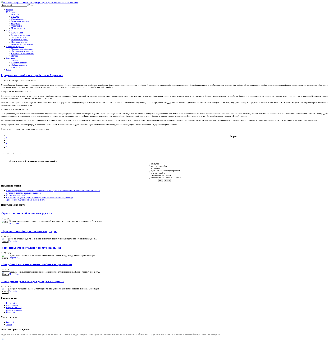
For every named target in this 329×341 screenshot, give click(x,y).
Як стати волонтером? (16, 195)
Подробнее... (15, 223)
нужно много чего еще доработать (166, 171)
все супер (155, 164)
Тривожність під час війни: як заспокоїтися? (25, 200)
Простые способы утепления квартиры (29, 231)
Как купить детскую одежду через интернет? (32, 281)
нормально (155, 168)
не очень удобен (158, 173)
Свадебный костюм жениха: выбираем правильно (36, 264)
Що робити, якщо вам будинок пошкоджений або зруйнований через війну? (39, 197)
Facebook (10, 322)
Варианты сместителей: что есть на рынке (31, 247)
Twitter (9, 324)
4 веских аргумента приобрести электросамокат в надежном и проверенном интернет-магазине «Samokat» (53, 190)
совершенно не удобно (161, 175)
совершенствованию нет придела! (166, 178)
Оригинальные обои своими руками (26, 213)
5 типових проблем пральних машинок (23, 193)
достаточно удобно (159, 166)
